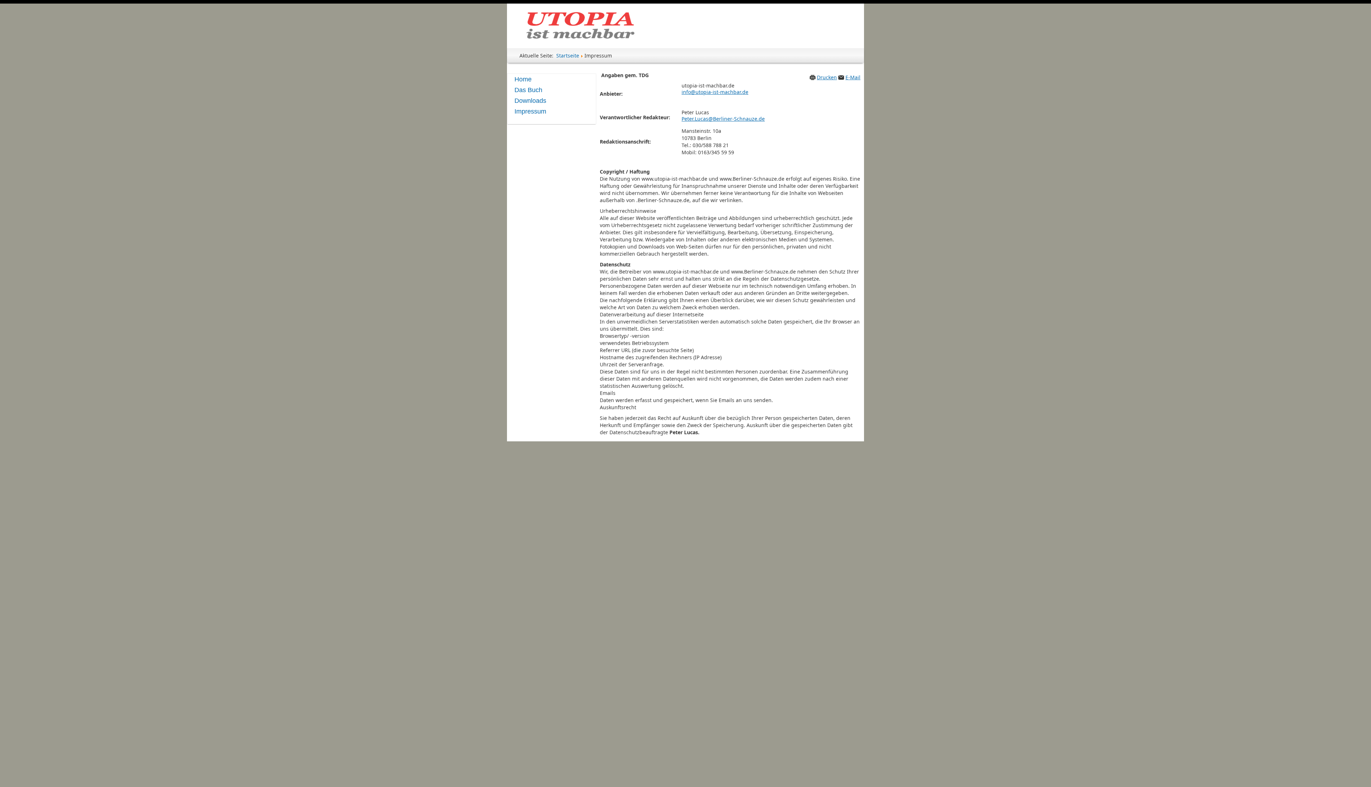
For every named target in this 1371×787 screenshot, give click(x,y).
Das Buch (528, 90)
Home (523, 79)
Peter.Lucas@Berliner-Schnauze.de (723, 118)
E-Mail (852, 77)
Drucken (827, 77)
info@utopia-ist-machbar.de (715, 92)
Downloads (530, 100)
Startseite (567, 55)
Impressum (530, 111)
